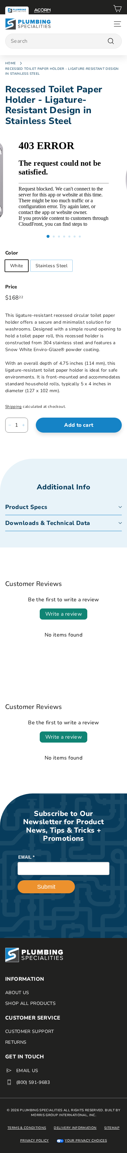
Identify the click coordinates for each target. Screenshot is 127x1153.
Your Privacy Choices (86, 1140)
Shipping (13, 406)
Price (11, 287)
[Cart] (117, 9)
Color (11, 253)
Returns (15, 1042)
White (16, 266)
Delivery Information (75, 1128)
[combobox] (63, 41)
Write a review (63, 614)
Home (10, 63)
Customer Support (29, 1031)
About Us (17, 993)
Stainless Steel (51, 266)
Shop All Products (30, 1003)
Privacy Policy (34, 1140)
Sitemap (111, 1128)
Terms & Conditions (26, 1128)
